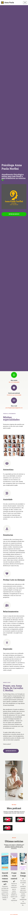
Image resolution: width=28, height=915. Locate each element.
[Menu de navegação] (25, 2)
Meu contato (14, 380)
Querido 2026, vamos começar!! (5, 878)
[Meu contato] (14, 375)
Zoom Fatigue (23, 876)
